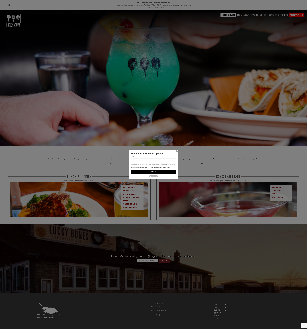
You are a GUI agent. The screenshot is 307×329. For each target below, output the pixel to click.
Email (132, 156)
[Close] (177, 151)
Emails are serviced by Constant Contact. (162, 167)
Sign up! (153, 171)
